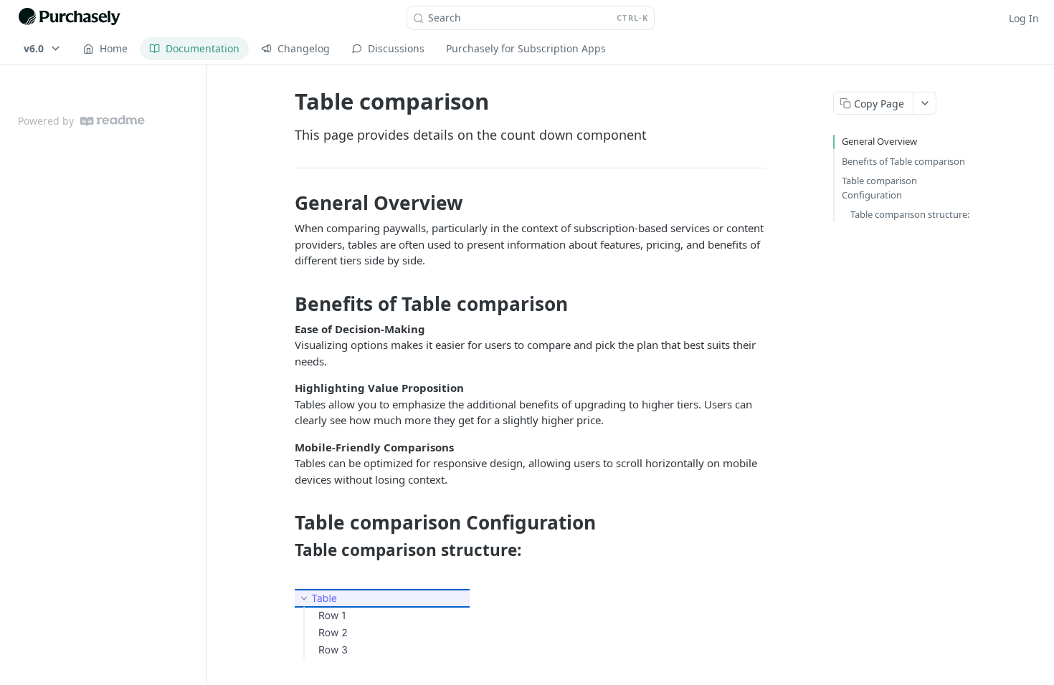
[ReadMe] (112, 120)
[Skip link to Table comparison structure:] (285, 550)
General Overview (879, 141)
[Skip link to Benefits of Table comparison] (285, 303)
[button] (530, 624)
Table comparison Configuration (879, 187)
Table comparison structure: (909, 214)
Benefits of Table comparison (903, 161)
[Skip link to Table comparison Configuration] (285, 523)
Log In (1024, 18)
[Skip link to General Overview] (285, 202)
